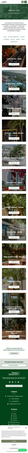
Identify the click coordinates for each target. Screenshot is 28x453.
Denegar (14, 444)
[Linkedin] (18, 382)
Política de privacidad (17, 451)
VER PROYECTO (14, 64)
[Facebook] (10, 382)
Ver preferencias (14, 448)
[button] (26, 427)
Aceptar (14, 441)
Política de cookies (10, 451)
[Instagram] (15, 382)
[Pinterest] (12, 382)
